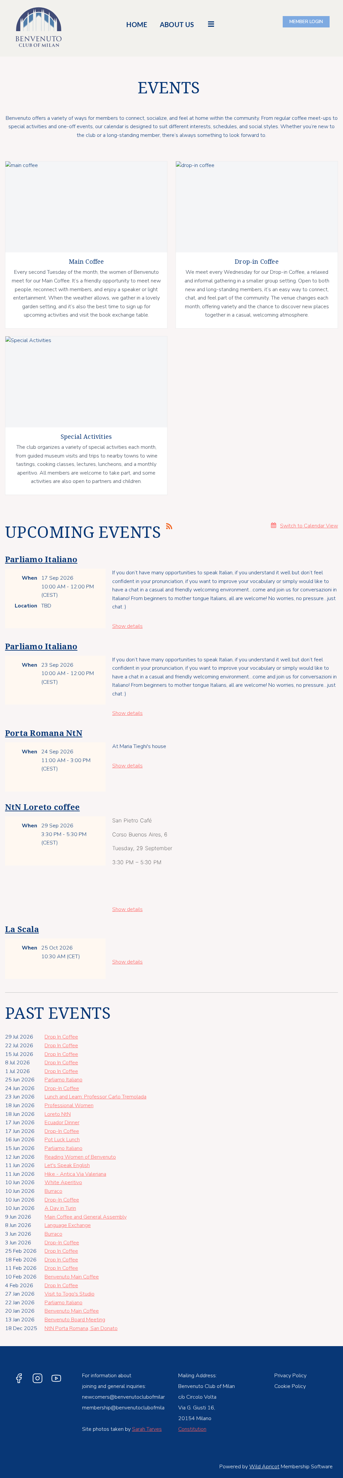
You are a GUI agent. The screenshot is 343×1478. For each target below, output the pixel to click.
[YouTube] (56, 1378)
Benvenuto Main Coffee (72, 1277)
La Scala (22, 929)
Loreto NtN (58, 1114)
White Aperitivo (63, 1182)
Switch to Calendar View (309, 525)
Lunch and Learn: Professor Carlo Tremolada (95, 1096)
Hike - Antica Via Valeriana (75, 1174)
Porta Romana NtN (43, 733)
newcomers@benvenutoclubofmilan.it (126, 1397)
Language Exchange (68, 1225)
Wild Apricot (264, 1466)
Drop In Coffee (61, 1037)
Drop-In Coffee (62, 1088)
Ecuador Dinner (62, 1122)
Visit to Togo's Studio (69, 1294)
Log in (306, 21)
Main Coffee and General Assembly (86, 1217)
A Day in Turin (60, 1208)
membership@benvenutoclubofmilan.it (126, 1407)
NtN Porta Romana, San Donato (81, 1328)
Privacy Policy (290, 1375)
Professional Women (69, 1105)
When (29, 578)
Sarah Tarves (147, 1429)
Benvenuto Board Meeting (75, 1319)
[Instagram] (37, 1378)
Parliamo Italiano (41, 559)
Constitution (192, 1429)
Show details (127, 626)
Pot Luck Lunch (62, 1139)
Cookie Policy (290, 1386)
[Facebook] (18, 1378)
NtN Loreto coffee (42, 807)
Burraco (53, 1191)
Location (26, 605)
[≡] (210, 24)
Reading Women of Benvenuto (80, 1157)
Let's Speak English (67, 1165)
